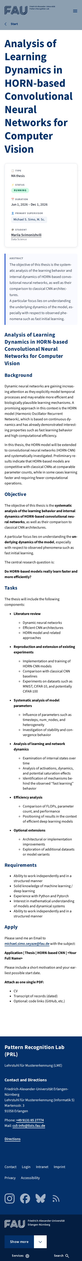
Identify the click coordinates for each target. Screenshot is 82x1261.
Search (59, 1255)
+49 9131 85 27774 (30, 1120)
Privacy (10, 1177)
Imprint (59, 1166)
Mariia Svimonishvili (26, 234)
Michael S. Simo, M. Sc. (29, 219)
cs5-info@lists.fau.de (29, 1125)
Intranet (42, 1166)
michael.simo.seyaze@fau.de (27, 943)
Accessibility (30, 1177)
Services (17, 1255)
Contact (10, 1166)
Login (26, 1166)
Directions (12, 1138)
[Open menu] (75, 11)
